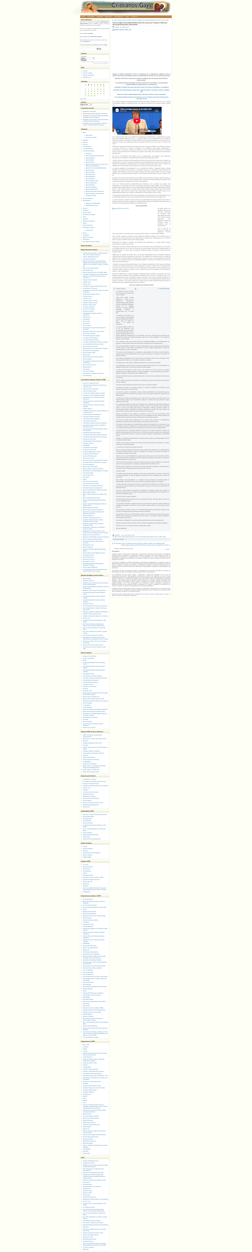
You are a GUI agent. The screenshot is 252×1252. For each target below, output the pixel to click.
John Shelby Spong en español (91, 335)
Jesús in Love (86, 618)
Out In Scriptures (87, 800)
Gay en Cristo (86, 321)
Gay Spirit (85, 745)
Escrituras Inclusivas (88, 311)
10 (97, 89)
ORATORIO (100, 16)
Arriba (167, 549)
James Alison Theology (89, 333)
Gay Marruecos (87, 1094)
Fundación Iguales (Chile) (90, 1090)
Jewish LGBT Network (89, 757)
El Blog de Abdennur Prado (90, 302)
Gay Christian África (88, 473)
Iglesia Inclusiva (90, 170)
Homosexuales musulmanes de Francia (93, 753)
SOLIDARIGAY (87, 1149)
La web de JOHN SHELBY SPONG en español (95, 342)
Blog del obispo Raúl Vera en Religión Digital (95, 272)
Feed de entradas (87, 73)
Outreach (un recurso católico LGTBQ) (93, 877)
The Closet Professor (88, 371)
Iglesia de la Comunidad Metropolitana (96, 168)
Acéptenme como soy (88, 580)
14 (88, 91)
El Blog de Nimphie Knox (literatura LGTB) (94, 1180)
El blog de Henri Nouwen (89, 686)
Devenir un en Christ (88, 458)
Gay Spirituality (87, 820)
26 (103, 93)
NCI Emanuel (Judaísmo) (89, 764)
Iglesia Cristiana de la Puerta (90, 507)
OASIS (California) (88, 547)
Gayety (85, 873)
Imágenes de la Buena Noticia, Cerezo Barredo (95, 785)
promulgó (146, 101)
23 (94, 93)
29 (91, 95)
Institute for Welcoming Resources (92, 517)
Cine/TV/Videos (87, 146)
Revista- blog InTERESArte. (90, 567)
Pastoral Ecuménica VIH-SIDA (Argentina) (94, 1010)
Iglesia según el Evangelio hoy (91, 696)
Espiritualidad (86, 200)
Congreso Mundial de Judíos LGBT (92, 743)
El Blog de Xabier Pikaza (89, 305)
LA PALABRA (90, 16)
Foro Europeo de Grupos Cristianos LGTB (94, 966)
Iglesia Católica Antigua (89, 492)
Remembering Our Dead (89, 1239)
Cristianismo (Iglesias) (89, 151)
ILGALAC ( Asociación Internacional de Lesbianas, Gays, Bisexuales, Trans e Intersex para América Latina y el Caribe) (95, 1106)
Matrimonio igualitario (88, 221)
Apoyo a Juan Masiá (88, 658)
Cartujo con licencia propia (90, 280)
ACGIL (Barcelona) (88, 899)
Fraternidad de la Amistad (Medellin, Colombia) (95, 471)
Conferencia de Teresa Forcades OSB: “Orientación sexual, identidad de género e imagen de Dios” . (94, 1176)
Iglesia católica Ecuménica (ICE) (91, 498)
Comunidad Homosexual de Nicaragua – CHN (95, 1075)
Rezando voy (86, 807)
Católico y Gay (87, 282)
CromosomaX (86, 869)
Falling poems (86, 317)
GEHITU (85, 1096)
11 (100, 89)
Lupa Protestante (87, 707)
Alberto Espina (125, 536)
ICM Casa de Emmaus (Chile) (91, 483)
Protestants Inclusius (88, 555)
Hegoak (85, 1100)
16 (94, 91)
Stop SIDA (85, 1151)
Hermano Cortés (87, 1193)
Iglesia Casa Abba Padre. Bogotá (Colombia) (95, 490)
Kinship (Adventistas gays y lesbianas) (93, 993)
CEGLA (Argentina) (88, 926)
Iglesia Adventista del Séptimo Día (95, 155)
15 (91, 91)
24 (97, 93)
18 (100, 91)
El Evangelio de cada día (89, 779)
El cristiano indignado (88, 307)
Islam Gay (85, 755)
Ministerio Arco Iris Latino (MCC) (91, 535)
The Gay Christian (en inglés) (91, 1037)
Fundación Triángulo (88, 1092)
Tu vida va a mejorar (88, 1247)
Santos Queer (86, 837)
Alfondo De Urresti (133, 536)
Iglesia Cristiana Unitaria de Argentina (93, 509)
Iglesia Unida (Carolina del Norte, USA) (93, 698)
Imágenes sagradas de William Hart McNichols (95, 611)
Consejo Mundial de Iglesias (90, 680)
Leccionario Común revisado (90, 792)
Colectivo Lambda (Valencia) (90, 1069)
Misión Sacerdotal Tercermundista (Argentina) (95, 709)
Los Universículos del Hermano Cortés (93, 344)
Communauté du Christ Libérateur (92, 414)
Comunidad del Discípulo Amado (92, 432)
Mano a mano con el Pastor (90, 346)
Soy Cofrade (86, 369)
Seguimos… (94, 111)
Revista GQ (86, 883)
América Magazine (88, 848)
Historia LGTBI (127, 20)
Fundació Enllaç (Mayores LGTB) (92, 1085)
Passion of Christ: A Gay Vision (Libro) (93, 645)
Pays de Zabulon (87, 359)
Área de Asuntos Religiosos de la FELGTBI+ (94, 907)
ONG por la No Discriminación (91, 1118)
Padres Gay (86, 1129)
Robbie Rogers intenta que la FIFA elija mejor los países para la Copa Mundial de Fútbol (144, 545)
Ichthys (85, 479)
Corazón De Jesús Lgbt (89, 439)
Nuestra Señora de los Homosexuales (93, 357)
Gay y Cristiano (87, 325)
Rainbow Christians (88, 1016)
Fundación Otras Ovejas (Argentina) (92, 968)
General (120, 20)
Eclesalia (85, 850)
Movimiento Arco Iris (88, 545)
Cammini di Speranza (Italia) (90, 920)
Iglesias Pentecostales (92, 189)
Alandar (85, 846)
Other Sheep (86, 1003)
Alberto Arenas (118, 536)
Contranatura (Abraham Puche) (91, 294)
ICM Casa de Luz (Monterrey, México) (93, 485)
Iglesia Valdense (90, 185)
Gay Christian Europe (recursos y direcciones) (95, 606)
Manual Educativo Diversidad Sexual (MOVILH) (95, 1225)
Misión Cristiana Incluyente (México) (92, 539)
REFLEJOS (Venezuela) (89, 1141)
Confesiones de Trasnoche (90, 288)
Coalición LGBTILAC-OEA (90, 1063)
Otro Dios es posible (91, 137)
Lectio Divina (89, 230)
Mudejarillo (117, 535)
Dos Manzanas (87, 871)
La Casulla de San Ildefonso (90, 338)
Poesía (85, 233)
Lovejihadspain (87, 761)
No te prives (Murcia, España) (91, 1116)
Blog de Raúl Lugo (88, 270)
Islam (84, 216)
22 (91, 93)
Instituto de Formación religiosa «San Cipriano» (95, 616)
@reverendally (87, 578)
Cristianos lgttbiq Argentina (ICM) (92, 451)
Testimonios (86, 239)
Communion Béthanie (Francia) (91, 416)
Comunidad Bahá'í (88, 148)
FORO (127, 16)
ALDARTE (85, 1047)
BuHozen (85, 741)
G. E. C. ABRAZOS (88, 970)
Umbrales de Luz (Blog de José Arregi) (93, 373)
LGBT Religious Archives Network (92, 995)
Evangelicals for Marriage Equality (92, 960)
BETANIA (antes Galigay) (89, 913)
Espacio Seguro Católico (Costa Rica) (93, 468)
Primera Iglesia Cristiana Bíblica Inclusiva (94, 553)
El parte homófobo (88, 198)
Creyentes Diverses (88, 443)
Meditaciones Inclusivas (89, 796)
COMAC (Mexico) (87, 408)
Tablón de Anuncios (88, 237)
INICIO (83, 16)
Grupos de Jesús (87, 690)
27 (85, 95)
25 (100, 93)
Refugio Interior (87, 367)
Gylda (84, 1098)
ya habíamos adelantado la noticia (127, 74)
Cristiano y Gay (87, 298)
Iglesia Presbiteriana (91, 183)
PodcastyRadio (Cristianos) (90, 717)
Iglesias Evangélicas (91, 187)
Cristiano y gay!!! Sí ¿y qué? (90, 300)
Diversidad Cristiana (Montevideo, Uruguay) (94, 462)
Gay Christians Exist (88, 982)
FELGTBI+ (85, 1083)
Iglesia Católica (90, 162)
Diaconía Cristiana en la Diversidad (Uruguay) (95, 460)
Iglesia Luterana (90, 172)
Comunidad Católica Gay (89, 421)
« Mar (81, 98)
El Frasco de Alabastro (89, 309)
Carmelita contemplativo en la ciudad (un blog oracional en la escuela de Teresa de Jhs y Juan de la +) (95, 276)
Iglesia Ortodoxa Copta (92, 180)
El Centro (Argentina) (88, 464)
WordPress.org (87, 77)
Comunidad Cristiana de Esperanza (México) (95, 423)
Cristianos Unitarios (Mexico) (90, 454)
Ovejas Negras (87, 1126)
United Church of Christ (89, 727)
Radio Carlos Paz (87, 881)
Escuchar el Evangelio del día (91, 783)
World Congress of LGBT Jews (91, 769)
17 (97, 91)
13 (85, 91)
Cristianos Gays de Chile (89, 449)
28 (88, 95)
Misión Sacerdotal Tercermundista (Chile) (94, 711)
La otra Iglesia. (87, 705)
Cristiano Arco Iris (87, 296)
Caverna (85, 144)
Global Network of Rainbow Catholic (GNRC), (95, 986)
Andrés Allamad (150, 536)
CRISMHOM (86, 445)
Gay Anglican (86, 319)
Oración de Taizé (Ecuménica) (91, 798)
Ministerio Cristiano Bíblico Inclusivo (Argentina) (95, 537)
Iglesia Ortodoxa (90, 178)
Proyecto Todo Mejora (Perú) (90, 1137)
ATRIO (84, 660)
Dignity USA (86, 950)
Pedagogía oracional (88, 227)
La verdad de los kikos (89, 1207)
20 (85, 93)
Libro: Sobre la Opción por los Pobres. (93, 635)
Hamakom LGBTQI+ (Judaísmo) (91, 751)
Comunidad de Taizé (88, 674)
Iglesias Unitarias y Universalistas (95, 193)
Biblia (84, 132)
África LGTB (86, 1044)
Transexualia (86, 1153)
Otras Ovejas (86, 1005)
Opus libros (86, 1227)
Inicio (115, 20)
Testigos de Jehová (91, 195)
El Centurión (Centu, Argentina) (91, 954)
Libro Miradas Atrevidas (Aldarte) (91, 1220)
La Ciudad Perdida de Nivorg (91, 340)
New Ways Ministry (88, 875)
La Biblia (85, 790)
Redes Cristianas (87, 721)
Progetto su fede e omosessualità (92, 1012)
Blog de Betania (87, 918)
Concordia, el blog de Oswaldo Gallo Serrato (95, 286)
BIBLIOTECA (108, 16)
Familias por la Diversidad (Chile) (92, 1081)
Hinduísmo (86, 210)
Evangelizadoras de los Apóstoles (92, 1186)
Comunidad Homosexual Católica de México (95, 434)
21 (88, 93)
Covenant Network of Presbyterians (92, 441)
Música (85, 223)
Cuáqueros (89, 153)
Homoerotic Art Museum (89, 1197)
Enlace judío (86, 1182)
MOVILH (146, 75)
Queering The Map (88, 1139)
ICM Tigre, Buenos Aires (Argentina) (92, 488)
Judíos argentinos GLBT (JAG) (91, 759)
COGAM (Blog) (87, 1067)
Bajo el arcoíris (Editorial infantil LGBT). (93, 1172)
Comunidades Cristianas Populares (92, 676)
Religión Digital (87, 857)
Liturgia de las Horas (88, 794)
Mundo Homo (86, 354)
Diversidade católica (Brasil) (90, 952)
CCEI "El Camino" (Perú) (89, 391)
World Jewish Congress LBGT (91, 771)
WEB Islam (86, 1249)
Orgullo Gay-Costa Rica (89, 1122)
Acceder (85, 71)
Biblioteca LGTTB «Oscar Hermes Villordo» (94, 590)
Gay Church (86, 477)
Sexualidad (86, 235)
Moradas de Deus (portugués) (91, 350)
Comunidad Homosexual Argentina (92, 1073)
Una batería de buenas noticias (91, 241)
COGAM (85, 1065)
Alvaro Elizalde (142, 536)
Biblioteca (85, 140)
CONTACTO (134, 16)
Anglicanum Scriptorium (89, 259)
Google (92, 61)
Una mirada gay (87, 375)
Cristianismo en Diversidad (90, 447)
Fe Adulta (85, 688)
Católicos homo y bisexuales (90, 389)
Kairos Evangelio (87, 703)
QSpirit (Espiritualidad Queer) (91, 805)
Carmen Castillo (158, 536)
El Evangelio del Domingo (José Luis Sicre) (94, 781)
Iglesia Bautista (90, 160)
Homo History (86, 1195)
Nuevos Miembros (88, 225)
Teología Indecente (88, 1241)
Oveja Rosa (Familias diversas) (91, 879)
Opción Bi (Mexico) (88, 1120)
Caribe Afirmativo (87, 1057)
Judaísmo (85, 219)
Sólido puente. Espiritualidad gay (92, 839)
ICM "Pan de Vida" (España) (90, 481)
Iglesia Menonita (90, 174)
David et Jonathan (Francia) (90, 947)
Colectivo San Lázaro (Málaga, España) (93, 395)
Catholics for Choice (88, 924)
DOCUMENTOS (118, 16)
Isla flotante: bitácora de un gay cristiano (93, 331)
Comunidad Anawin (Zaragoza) (91, 418)
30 (94, 95)
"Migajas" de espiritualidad (93, 203)
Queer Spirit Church (88, 557)
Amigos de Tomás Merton (89, 656)
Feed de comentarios (88, 75)
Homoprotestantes (88, 988)
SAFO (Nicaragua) (88, 1143)
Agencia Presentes (88, 867)
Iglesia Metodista (90, 176)
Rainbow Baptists (87, 1014)
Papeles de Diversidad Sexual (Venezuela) (94, 1134)
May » (85, 98)
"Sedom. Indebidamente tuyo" (91, 256)
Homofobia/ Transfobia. (89, 214)
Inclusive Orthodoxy (88, 515)
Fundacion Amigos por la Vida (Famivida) (94, 1088)
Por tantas (85, 719)
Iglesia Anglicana (90, 158)
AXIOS (84, 909)
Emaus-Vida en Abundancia (90, 466)
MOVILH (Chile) (87, 1114)
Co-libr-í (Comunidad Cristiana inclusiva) (94, 393)
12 (103, 89)
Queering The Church (88, 559)
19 (103, 91)
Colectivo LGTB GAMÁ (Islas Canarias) (93, 1071)
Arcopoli (85, 1051)
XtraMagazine (86, 891)
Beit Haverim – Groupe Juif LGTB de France (94, 738)
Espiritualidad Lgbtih (88, 816)
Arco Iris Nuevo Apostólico (90, 905)
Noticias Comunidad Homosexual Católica (94, 1001)
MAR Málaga (86, 997)
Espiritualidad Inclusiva (92, 205)
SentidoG (85, 886)
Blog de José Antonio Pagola (90, 268)
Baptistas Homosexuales (89, 911)
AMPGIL (85, 1049)
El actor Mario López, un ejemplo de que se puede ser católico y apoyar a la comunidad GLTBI (139, 543)
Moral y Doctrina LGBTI (89, 352)
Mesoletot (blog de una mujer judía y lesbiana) (95, 348)
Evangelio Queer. (87, 818)
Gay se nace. (86, 323)
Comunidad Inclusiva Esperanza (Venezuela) (95, 437)
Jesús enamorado (88, 823)
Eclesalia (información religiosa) (91, 853)
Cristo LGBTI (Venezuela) (89, 456)
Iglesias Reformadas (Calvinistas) (95, 191)
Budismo (85, 142)
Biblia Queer (89, 135)
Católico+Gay (86, 284)
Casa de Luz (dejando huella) (91, 383)
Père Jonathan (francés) (89, 365)
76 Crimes (85, 864)
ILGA (84, 1102)
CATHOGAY (86, 922)
